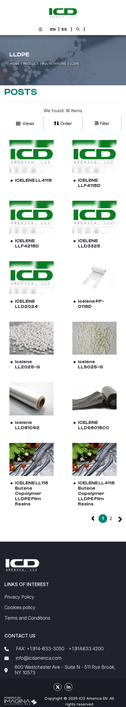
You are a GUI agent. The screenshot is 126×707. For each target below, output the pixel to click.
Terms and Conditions (27, 618)
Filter (104, 123)
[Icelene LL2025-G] (31, 338)
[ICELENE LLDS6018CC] (94, 398)
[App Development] (20, 700)
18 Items (74, 110)
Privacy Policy (19, 597)
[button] (53, 29)
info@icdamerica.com (39, 658)
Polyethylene (54, 63)
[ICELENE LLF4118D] (94, 156)
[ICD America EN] (63, 12)
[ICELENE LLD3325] (94, 217)
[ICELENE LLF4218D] (31, 217)
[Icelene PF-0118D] (94, 277)
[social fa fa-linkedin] (68, 687)
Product (31, 63)
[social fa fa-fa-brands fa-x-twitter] (57, 687)
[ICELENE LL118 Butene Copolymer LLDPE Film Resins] (31, 459)
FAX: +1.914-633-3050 (40, 648)
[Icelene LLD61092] (31, 398)
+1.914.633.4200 (86, 648)
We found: (54, 110)
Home (15, 63)
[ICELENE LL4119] (31, 156)
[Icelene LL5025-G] (94, 338)
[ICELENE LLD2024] (31, 277)
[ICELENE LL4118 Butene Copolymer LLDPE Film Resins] (94, 459)
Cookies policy (19, 607)
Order (66, 123)
